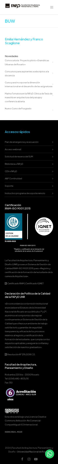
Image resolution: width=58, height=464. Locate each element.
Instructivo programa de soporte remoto (25, 193)
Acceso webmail (13, 149)
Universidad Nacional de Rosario (33, 451)
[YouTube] (36, 459)
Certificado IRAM (15, 283)
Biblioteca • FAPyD (14, 164)
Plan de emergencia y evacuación (22, 142)
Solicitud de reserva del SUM (19, 156)
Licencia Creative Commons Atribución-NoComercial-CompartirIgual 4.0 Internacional (25, 420)
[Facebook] (22, 459)
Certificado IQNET (34, 283)
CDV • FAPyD (11, 171)
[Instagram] (29, 459)
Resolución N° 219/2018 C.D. (21, 354)
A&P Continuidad (13, 178)
